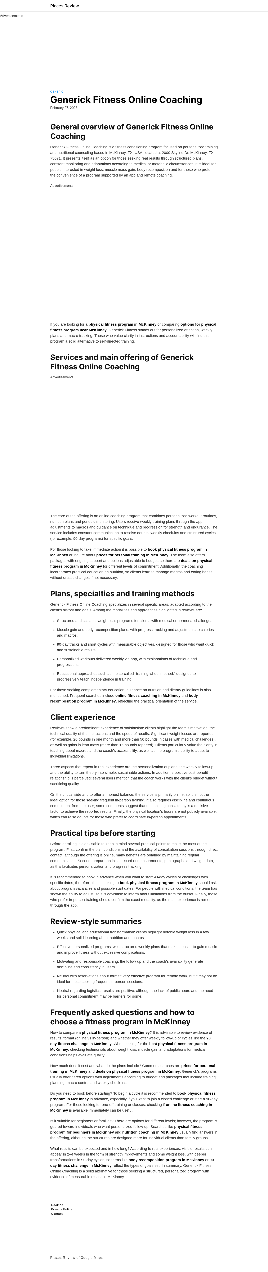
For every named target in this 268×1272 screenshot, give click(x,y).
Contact (57, 1213)
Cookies (57, 1205)
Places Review (64, 6)
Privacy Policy (61, 1209)
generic (56, 91)
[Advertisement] (134, 49)
